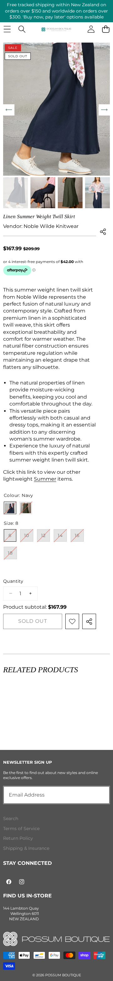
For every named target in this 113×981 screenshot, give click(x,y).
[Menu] (7, 29)
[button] (106, 29)
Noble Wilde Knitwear (51, 226)
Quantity (13, 581)
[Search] (22, 29)
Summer (45, 479)
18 (12, 554)
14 (62, 537)
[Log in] (91, 29)
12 (45, 537)
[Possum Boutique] (56, 29)
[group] (15, 192)
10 (28, 537)
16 (79, 537)
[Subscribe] (98, 795)
